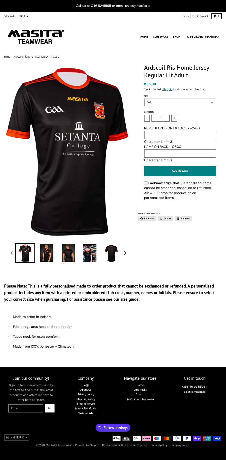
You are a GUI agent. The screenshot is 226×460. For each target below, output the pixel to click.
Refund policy (159, 445)
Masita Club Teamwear (59, 445)
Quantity (149, 112)
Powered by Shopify (87, 445)
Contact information (114, 445)
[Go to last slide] (11, 253)
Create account (200, 16)
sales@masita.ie (194, 392)
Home (7, 56)
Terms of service (138, 445)
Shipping (168, 89)
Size (146, 96)
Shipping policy (180, 445)
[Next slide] (125, 253)
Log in (186, 16)
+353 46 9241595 (193, 387)
